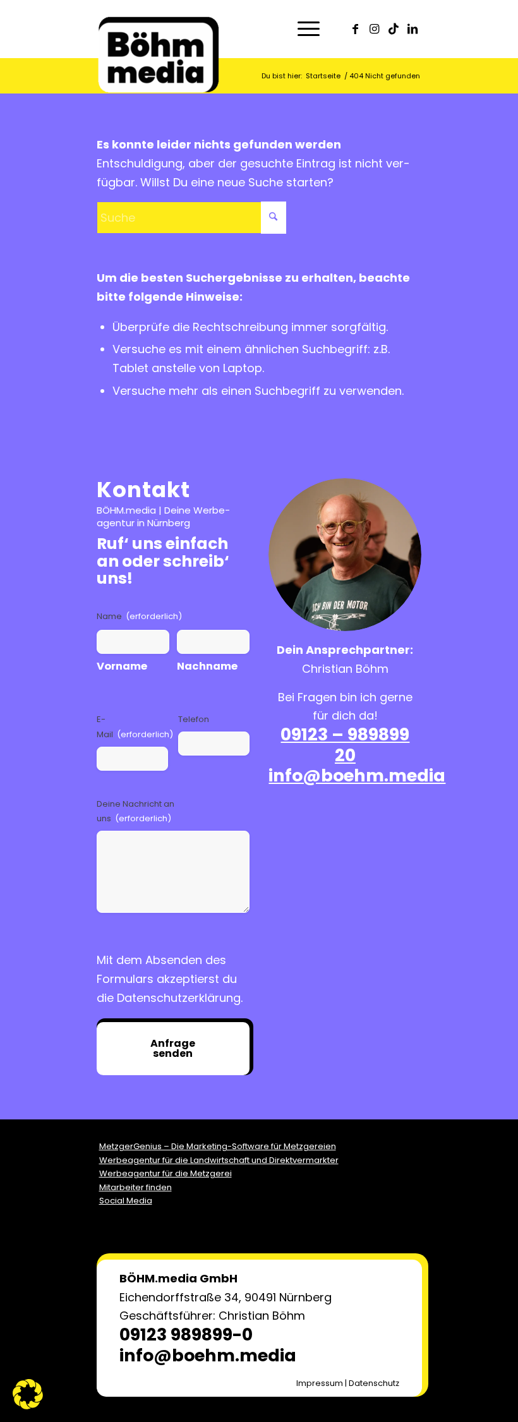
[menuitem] (302, 29)
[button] (28, 1394)
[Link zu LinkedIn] (412, 29)
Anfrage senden (172, 1048)
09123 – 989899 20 (344, 745)
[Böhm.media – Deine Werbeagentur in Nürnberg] (158, 41)
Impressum (319, 1383)
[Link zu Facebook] (355, 29)
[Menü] (302, 29)
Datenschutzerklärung (179, 998)
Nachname (207, 666)
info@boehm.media (356, 775)
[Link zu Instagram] (374, 29)
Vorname (122, 666)
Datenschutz (374, 1383)
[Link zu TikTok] (393, 29)
